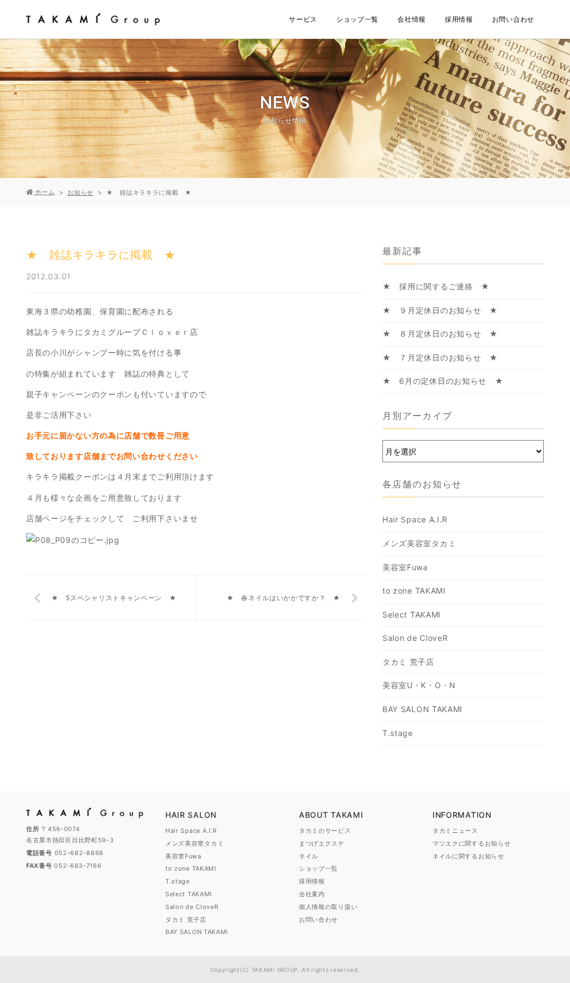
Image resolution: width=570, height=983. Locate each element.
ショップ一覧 (357, 19)
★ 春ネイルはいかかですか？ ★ (284, 598)
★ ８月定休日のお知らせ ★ (440, 333)
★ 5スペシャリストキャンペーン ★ (114, 598)
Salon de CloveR (415, 638)
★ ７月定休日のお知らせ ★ (440, 357)
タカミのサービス (325, 830)
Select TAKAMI (411, 614)
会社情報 (411, 19)
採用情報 (459, 19)
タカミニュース (455, 830)
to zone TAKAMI (414, 590)
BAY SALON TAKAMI (422, 709)
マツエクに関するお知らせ (471, 843)
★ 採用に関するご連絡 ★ (436, 286)
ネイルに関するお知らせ (468, 856)
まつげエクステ (322, 843)
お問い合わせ (513, 19)
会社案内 (312, 894)
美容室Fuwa (405, 567)
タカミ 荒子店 (408, 661)
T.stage (397, 733)
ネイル (308, 856)
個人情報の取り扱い (328, 907)
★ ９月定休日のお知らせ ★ (440, 310)
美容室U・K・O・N (419, 685)
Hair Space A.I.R (415, 519)
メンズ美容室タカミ (419, 543)
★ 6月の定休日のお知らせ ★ (443, 381)
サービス (303, 19)
